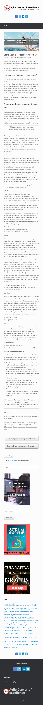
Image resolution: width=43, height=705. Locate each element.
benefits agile (9, 614)
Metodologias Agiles (13, 627)
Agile (14, 423)
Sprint (6, 647)
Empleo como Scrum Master (18, 620)
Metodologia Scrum (28, 628)
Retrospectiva (26, 425)
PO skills (17, 630)
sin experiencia (13, 645)
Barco (20, 425)
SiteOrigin (20, 701)
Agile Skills (13, 425)
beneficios (29, 611)
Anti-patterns (21, 612)
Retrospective (21, 423)
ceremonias (18, 615)
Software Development (28, 644)
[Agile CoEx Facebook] (16, 16)
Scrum (28, 423)
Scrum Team (26, 57)
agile (8, 425)
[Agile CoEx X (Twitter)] (20, 16)
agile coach (19, 605)
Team (5, 429)
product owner (10, 633)
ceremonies (26, 615)
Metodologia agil (22, 625)
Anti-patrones (13, 612)
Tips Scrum (14, 647)
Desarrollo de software (15, 617)
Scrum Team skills (31, 427)
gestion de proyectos (17, 623)
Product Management (27, 630)
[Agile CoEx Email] (26, 16)
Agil (11, 423)
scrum (26, 637)
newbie (10, 630)
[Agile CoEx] (21, 8)
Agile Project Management (15, 608)
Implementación (29, 623)
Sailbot (15, 427)
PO (13, 630)
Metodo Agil (12, 625)
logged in (14, 461)
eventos (27, 621)
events (32, 621)
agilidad (6, 612)
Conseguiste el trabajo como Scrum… (21, 439)
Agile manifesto (30, 604)
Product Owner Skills (22, 633)
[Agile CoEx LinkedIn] (23, 16)
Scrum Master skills (18, 641)
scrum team (21, 427)
